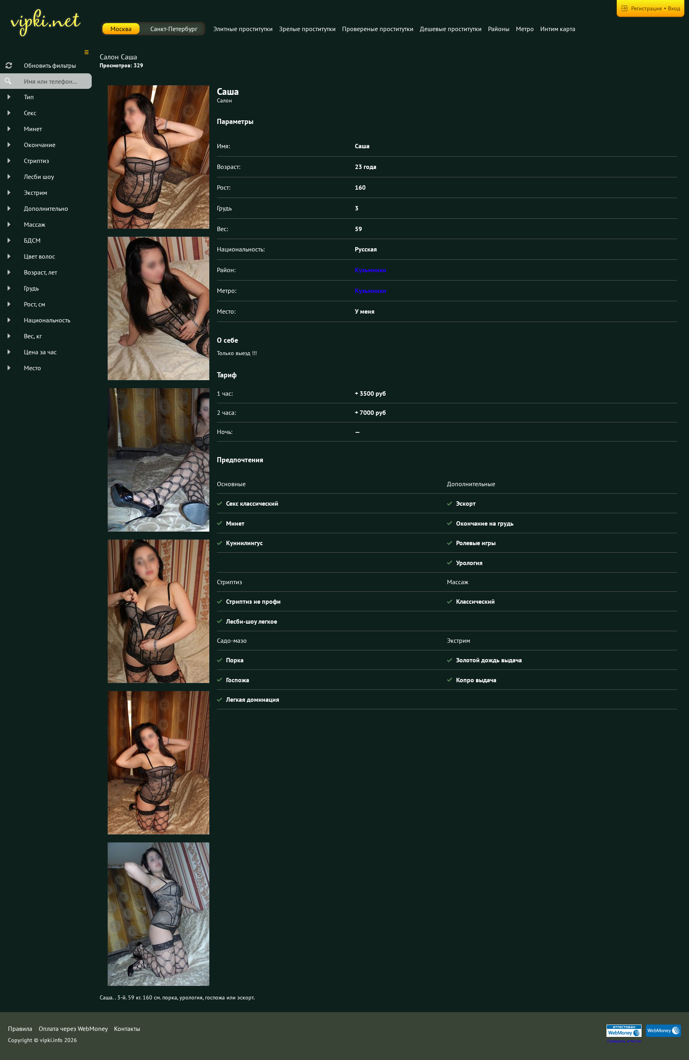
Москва (121, 29)
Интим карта (557, 29)
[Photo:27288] (158, 308)
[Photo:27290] (158, 611)
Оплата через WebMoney (73, 1029)
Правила (20, 1029)
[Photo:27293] (158, 157)
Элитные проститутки (243, 29)
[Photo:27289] (158, 460)
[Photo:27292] (158, 914)
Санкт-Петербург (173, 29)
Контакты (127, 1029)
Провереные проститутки (377, 29)
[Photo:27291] (158, 762)
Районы (499, 29)
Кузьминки (370, 270)
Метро (525, 29)
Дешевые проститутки (451, 29)
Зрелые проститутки (307, 29)
